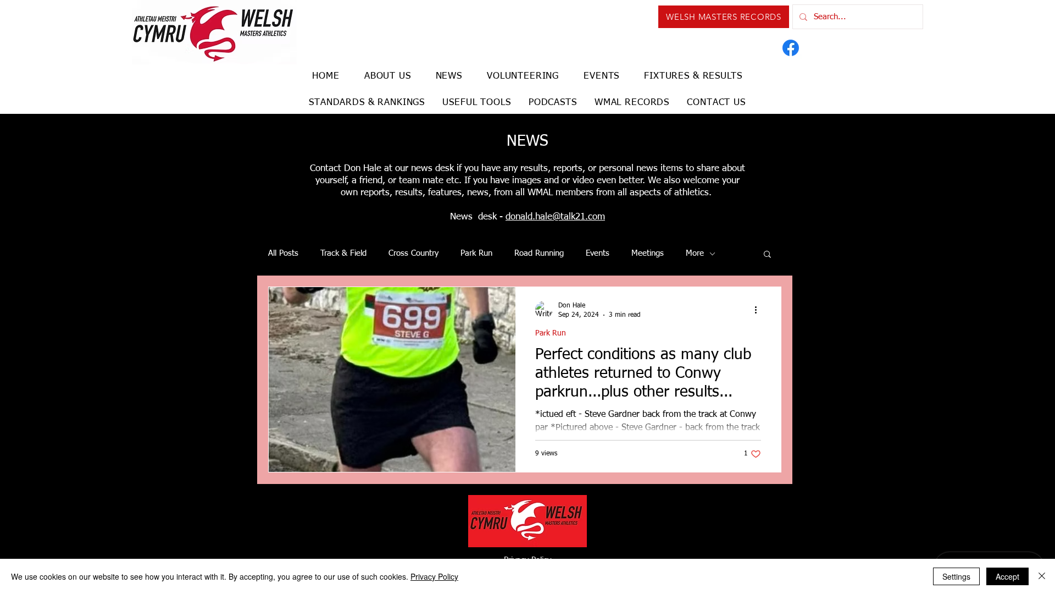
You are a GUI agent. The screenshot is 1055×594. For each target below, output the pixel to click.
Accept (1007, 576)
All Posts (283, 253)
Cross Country (413, 253)
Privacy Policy (434, 576)
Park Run (476, 253)
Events (597, 253)
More (695, 253)
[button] (767, 255)
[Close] (1041, 576)
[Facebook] (791, 48)
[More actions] (759, 309)
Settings (956, 576)
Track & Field (343, 253)
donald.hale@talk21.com (555, 217)
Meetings (647, 253)
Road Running (539, 253)
